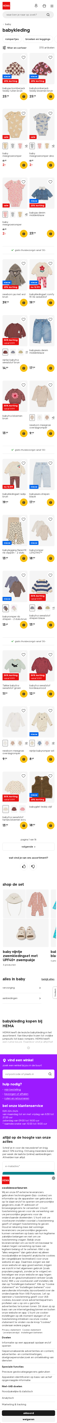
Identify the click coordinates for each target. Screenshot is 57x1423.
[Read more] (28, 1047)
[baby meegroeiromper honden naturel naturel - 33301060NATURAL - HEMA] (5, 146)
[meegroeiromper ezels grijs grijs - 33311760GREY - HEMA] (39, 743)
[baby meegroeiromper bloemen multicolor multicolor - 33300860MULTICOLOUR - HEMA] (20, 146)
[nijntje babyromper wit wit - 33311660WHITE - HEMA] (32, 743)
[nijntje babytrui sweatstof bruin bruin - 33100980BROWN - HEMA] (5, 352)
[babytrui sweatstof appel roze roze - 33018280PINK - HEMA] (22, 809)
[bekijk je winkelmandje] (44, 6)
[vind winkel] (50, 1074)
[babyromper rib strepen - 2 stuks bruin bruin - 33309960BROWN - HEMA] (6, 608)
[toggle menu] (52, 6)
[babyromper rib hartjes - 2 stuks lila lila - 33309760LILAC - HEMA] (14, 608)
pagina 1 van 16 (28, 839)
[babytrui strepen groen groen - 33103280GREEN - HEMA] (20, 352)
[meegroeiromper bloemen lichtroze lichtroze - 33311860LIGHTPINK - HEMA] (47, 743)
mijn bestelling (12, 1089)
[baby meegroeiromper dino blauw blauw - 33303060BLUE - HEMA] (12, 146)
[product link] (15, 68)
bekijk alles (47, 979)
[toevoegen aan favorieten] (23, 57)
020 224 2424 (10, 1111)
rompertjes (12, 39)
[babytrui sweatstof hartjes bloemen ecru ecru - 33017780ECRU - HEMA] (6, 809)
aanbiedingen (10, 998)
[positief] (24, 866)
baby (8, 24)
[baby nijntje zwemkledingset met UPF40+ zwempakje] (27, 927)
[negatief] (33, 866)
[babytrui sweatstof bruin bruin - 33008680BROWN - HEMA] (14, 809)
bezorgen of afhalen (16, 1093)
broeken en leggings (37, 39)
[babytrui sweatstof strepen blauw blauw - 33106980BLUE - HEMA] (13, 352)
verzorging (9, 987)
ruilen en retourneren (16, 1098)
